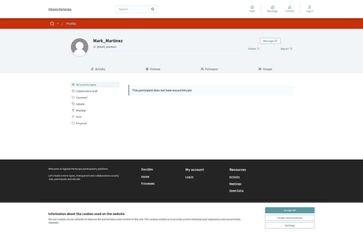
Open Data (236, 190)
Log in (189, 177)
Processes (147, 183)
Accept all (290, 210)
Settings (290, 225)
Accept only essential (289, 218)
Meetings (235, 183)
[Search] (153, 9)
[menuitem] (95, 85)
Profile (71, 23)
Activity (234, 177)
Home (145, 176)
